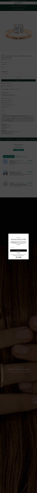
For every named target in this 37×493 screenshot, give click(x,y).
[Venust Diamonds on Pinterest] (19, 257)
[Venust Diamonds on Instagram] (17, 257)
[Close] (27, 234)
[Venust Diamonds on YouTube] (20, 257)
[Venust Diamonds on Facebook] (16, 257)
